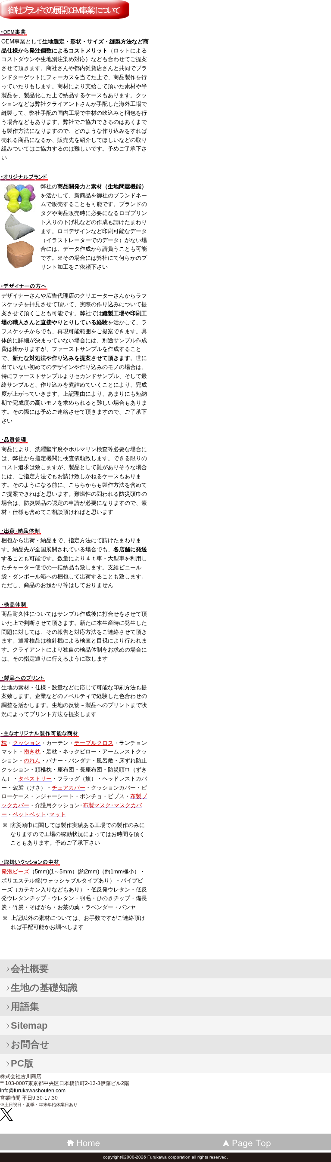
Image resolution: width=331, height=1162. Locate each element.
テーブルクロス (93, 743)
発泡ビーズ (15, 871)
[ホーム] (83, 1142)
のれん (32, 760)
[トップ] (248, 1142)
